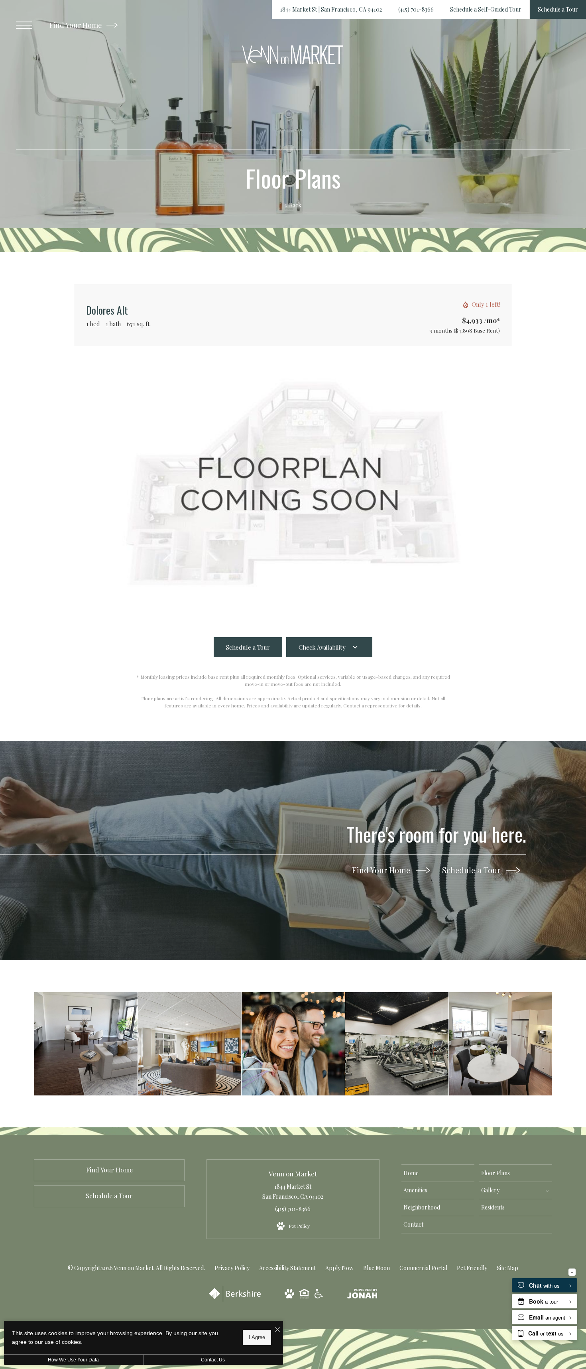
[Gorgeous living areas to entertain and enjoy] (500, 1043)
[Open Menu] (24, 25)
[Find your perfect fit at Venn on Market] (293, 1043)
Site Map (507, 1268)
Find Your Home (76, 25)
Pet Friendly (472, 1268)
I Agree (257, 1337)
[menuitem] (437, 1173)
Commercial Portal (423, 1268)
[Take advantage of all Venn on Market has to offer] (189, 1043)
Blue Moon (376, 1268)
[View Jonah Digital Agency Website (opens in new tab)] (362, 1295)
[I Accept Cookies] (277, 1330)
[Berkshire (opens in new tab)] (235, 1299)
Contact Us (213, 1360)
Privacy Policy (232, 1268)
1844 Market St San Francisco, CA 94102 (292, 1191)
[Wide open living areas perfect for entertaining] (86, 1043)
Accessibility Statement (287, 1268)
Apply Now (339, 1268)
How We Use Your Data (73, 1360)
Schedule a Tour (472, 870)
